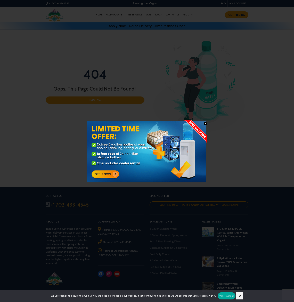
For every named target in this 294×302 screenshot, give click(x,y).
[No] (239, 295)
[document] (147, 151)
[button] (205, 123)
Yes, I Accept (226, 296)
